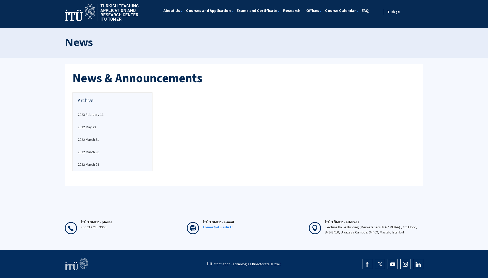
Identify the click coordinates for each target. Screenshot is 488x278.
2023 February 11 (91, 114)
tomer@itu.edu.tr (218, 227)
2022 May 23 (87, 127)
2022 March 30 (88, 152)
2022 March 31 (88, 139)
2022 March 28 (88, 164)
